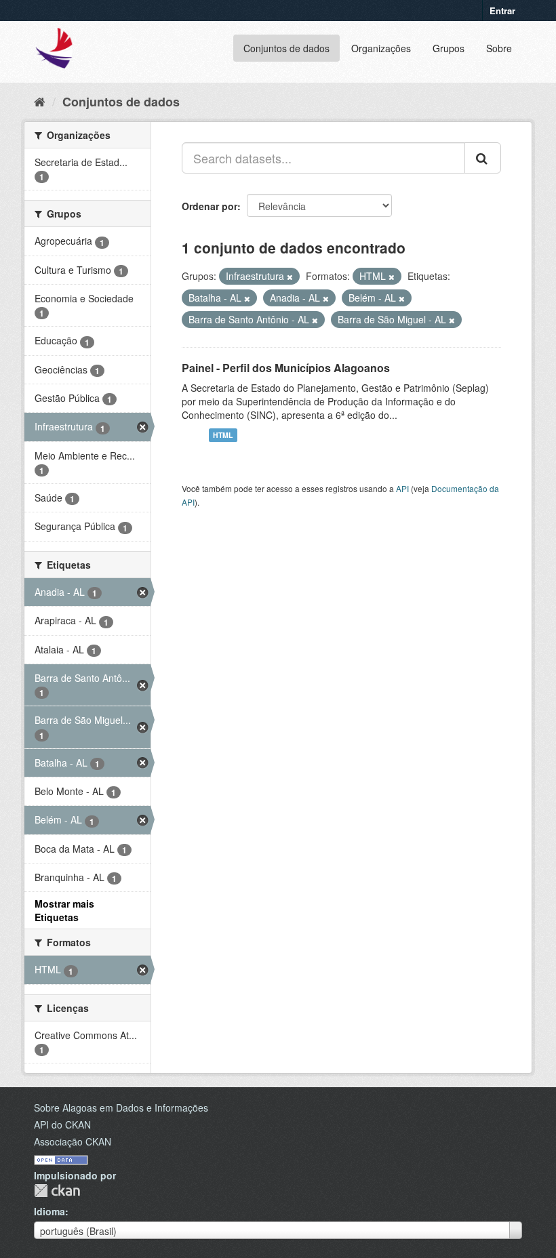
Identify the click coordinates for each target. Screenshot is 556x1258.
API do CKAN (62, 1124)
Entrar (502, 10)
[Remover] (290, 276)
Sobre (499, 48)
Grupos (448, 48)
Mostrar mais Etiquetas (64, 910)
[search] (482, 158)
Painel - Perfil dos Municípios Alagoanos (286, 368)
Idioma (49, 1211)
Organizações (381, 48)
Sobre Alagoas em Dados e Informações (121, 1107)
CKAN (57, 1190)
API (402, 488)
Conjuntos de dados (286, 48)
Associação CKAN (72, 1141)
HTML (223, 435)
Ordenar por (209, 206)
